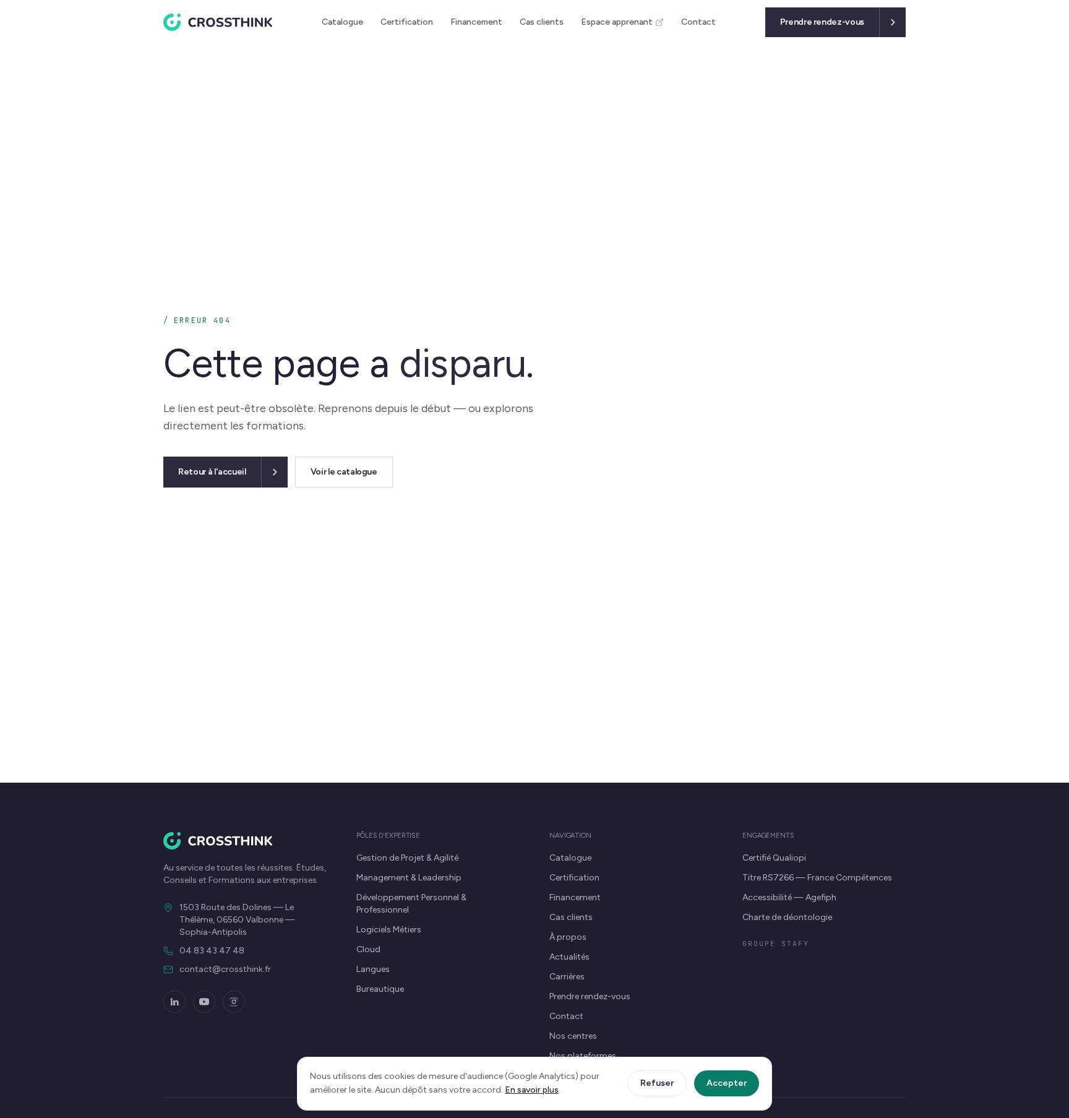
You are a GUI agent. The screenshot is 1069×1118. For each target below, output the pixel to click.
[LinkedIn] (174, 1002)
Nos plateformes (582, 1056)
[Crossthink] (217, 22)
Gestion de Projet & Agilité (407, 858)
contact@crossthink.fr (225, 969)
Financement (476, 22)
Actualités (569, 957)
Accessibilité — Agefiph (789, 897)
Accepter (726, 1083)
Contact (698, 22)
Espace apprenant (617, 22)
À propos (567, 937)
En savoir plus (532, 1090)
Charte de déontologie (787, 917)
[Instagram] (234, 1002)
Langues (373, 969)
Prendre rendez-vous (589, 996)
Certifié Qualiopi (774, 858)
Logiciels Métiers (388, 929)
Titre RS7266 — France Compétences (817, 877)
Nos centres (573, 1036)
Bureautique (380, 989)
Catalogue (342, 22)
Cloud (368, 949)
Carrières (567, 976)
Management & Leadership (409, 877)
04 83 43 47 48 (211, 950)
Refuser (657, 1083)
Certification (406, 22)
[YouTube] (204, 1002)
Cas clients (542, 22)
